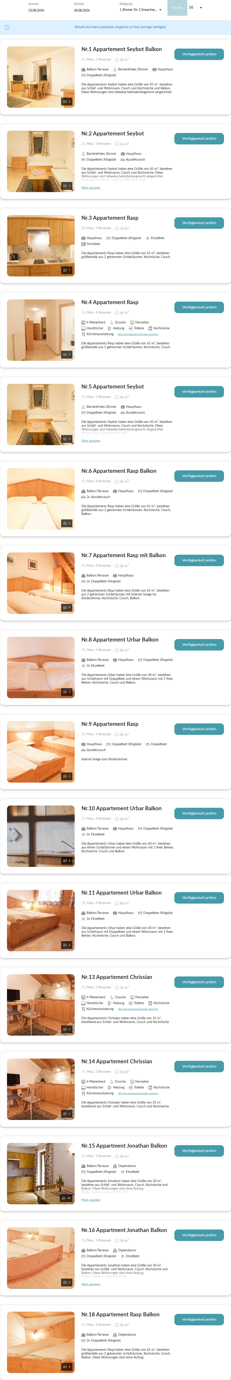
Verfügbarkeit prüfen (199, 54)
